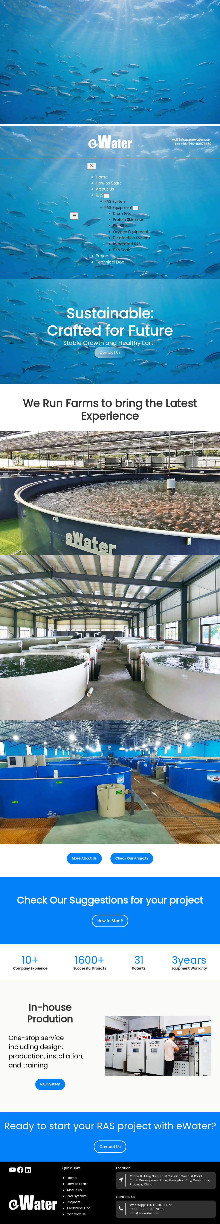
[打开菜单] (74, 215)
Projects (74, 1202)
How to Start (77, 1183)
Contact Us (110, 352)
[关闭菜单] (91, 166)
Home (72, 1177)
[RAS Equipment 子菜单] (136, 208)
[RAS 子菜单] (106, 195)
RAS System (77, 1196)
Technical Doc (79, 1208)
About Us (74, 1190)
